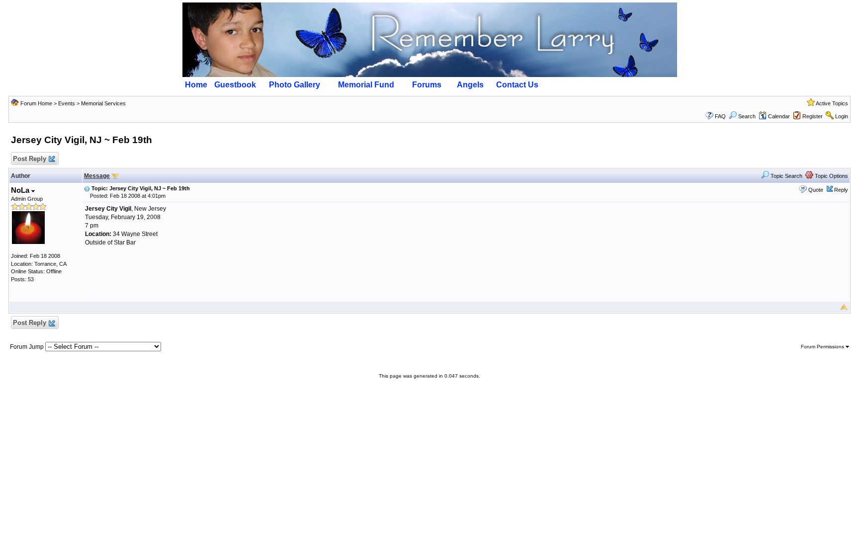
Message (97, 175)
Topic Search (785, 176)
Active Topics (832, 103)
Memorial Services (103, 103)
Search (747, 116)
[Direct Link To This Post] (87, 188)
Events (66, 103)
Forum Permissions (823, 346)
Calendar (779, 116)
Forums (426, 84)
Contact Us (517, 84)
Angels (470, 84)
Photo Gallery (294, 84)
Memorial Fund (366, 84)
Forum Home (36, 103)
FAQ (720, 116)
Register (812, 116)
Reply (841, 190)
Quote (815, 190)
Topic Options (830, 176)
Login (841, 116)
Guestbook (235, 84)
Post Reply (29, 158)
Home (196, 84)
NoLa (21, 190)
